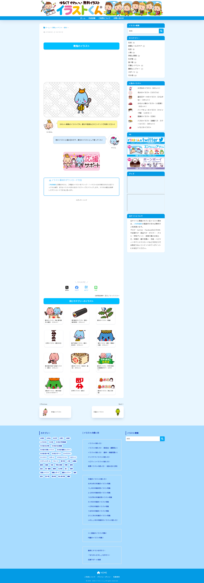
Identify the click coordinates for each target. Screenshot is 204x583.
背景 (71, 469)
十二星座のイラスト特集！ (97, 533)
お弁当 (48, 438)
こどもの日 (43, 442)
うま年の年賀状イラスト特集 (98, 511)
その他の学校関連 (61, 442)
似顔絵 (74, 461)
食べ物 (132, 62)
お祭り (61, 438)
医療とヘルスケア (136, 46)
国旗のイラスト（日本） (147, 116)
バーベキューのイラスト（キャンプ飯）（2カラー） (150, 111)
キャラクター (114, 296)
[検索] (161, 31)
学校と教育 (134, 56)
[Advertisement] (81, 66)
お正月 (55, 438)
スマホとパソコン (62, 457)
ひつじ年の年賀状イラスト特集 (99, 515)
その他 (132, 75)
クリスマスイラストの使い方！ (99, 457)
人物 (131, 52)
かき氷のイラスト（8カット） (149, 88)
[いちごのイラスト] (146, 125)
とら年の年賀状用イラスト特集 (99, 493)
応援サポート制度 (94, 560)
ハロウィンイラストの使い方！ (99, 461)
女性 (52, 465)
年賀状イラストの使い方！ (97, 479)
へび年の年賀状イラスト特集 (98, 506)
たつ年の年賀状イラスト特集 (98, 502)
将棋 (66, 465)
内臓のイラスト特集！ (96, 538)
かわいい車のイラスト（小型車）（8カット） (150, 105)
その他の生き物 (44, 446)
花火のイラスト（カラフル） (149, 92)
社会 (131, 49)
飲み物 (54, 476)
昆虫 (41, 469)
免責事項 (116, 577)
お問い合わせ (119, 18)
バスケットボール (45, 461)
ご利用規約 (52, 185)
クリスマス (43, 457)
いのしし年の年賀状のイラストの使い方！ (103, 520)
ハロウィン (73, 457)
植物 (54, 469)
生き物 (132, 59)
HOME (103, 572)
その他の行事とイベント (47, 450)
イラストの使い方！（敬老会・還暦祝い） (103, 448)
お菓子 (68, 438)
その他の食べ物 (44, 453)
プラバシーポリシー (104, 577)
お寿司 (42, 438)
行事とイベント (135, 65)
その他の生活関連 (57, 446)
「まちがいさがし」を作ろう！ (99, 555)
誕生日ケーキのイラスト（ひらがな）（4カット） (150, 98)
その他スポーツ (56, 453)
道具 (75, 472)
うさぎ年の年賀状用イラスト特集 (100, 497)
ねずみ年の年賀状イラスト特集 (99, 483)
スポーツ (133, 72)
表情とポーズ (55, 472)
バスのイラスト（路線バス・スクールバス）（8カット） (150, 122)
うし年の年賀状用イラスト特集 (99, 488)
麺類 (68, 476)
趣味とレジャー (135, 69)
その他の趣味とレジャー (64, 450)
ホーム (82, 18)
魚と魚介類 (61, 476)
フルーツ (55, 461)
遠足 (41, 476)
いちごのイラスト (144, 127)
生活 (131, 42)
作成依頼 (92, 18)
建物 (71, 465)
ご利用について (104, 18)
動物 (41, 465)
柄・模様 (47, 469)
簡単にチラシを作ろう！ (97, 550)
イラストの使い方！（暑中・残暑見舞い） (103, 452)
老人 (66, 469)
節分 (106, 296)
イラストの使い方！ (95, 443)
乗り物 (63, 461)
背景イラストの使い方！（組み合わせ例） (103, 466)
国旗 (46, 465)
